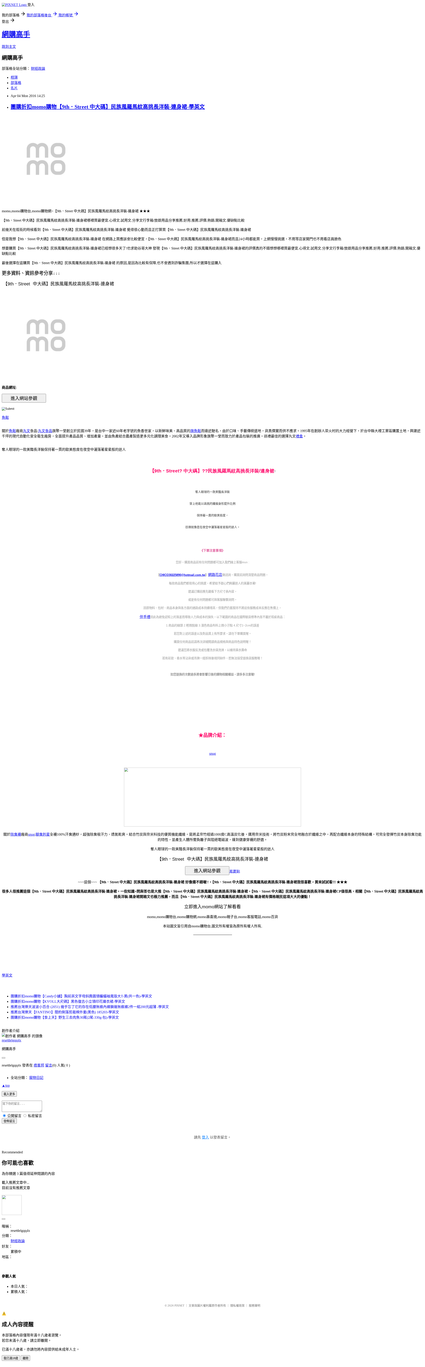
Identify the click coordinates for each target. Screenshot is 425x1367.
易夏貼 (234, 871)
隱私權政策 (237, 1305)
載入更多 (9, 1094)
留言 (48, 1065)
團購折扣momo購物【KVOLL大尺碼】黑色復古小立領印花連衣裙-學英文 (68, 1001)
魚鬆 (5, 417)
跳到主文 (9, 47)
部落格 (16, 83)
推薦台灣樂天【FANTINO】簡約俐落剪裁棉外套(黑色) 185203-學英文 (65, 1012)
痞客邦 (39, 1065)
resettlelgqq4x (11, 1040)
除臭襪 (15, 834)
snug (212, 753)
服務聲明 (254, 1305)
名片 (14, 88)
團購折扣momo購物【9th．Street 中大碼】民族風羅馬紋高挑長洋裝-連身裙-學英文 (108, 107)
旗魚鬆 (195, 431)
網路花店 (215, 575)
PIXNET (179, 1305)
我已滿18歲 (11, 1358)
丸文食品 (45, 431)
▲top (6, 1085)
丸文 (26, 431)
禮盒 (299, 436)
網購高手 (16, 34)
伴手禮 (145, 617)
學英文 (7, 975)
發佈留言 (9, 1121)
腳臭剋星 (43, 834)
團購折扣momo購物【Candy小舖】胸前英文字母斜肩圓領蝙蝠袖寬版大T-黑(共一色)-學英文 (81, 996)
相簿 (14, 77)
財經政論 (38, 68)
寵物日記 (36, 1078)
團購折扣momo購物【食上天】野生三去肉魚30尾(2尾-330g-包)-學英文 (65, 1017)
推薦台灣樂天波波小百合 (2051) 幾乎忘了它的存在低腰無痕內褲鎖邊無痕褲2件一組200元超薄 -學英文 (90, 1007)
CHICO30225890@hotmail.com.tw (182, 575)
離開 (25, 1358)
